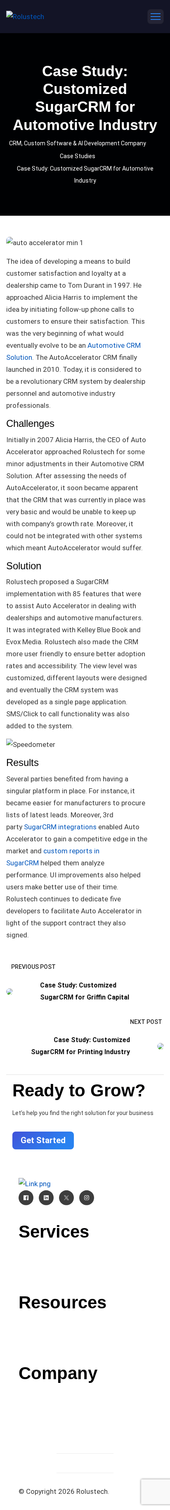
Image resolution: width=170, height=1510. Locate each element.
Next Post (146, 1022)
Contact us (85, 1393)
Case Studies (77, 156)
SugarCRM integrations (60, 827)
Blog (85, 1323)
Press (85, 1344)
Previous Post (33, 966)
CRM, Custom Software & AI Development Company (77, 143)
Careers (85, 1404)
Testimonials (85, 1415)
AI (85, 1263)
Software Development (85, 1273)
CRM (85, 1252)
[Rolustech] (25, 16)
